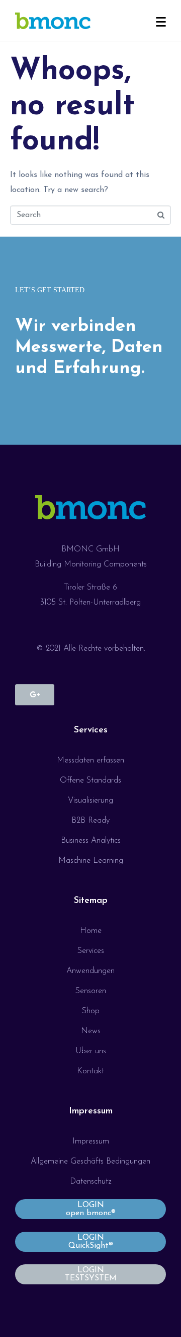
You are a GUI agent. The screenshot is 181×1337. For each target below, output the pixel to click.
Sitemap (91, 900)
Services (91, 730)
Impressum (91, 1111)
